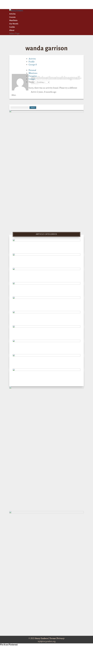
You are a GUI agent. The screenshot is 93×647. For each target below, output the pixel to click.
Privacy (61, 638)
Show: (31, 81)
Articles (12, 14)
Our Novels (13, 24)
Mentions (33, 73)
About (11, 30)
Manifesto (13, 20)
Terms (52, 638)
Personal (32, 70)
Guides (12, 27)
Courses (12, 17)
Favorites (33, 76)
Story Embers (41, 638)
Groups (33, 64)
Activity (32, 58)
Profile (31, 61)
